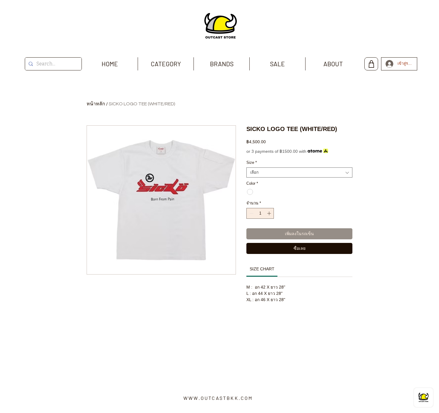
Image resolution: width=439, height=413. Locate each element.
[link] (262, 268)
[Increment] (269, 213)
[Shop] (371, 63)
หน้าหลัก (96, 103)
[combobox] (299, 172)
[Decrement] (250, 213)
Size (251, 162)
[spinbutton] (260, 213)
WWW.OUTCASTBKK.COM (218, 398)
